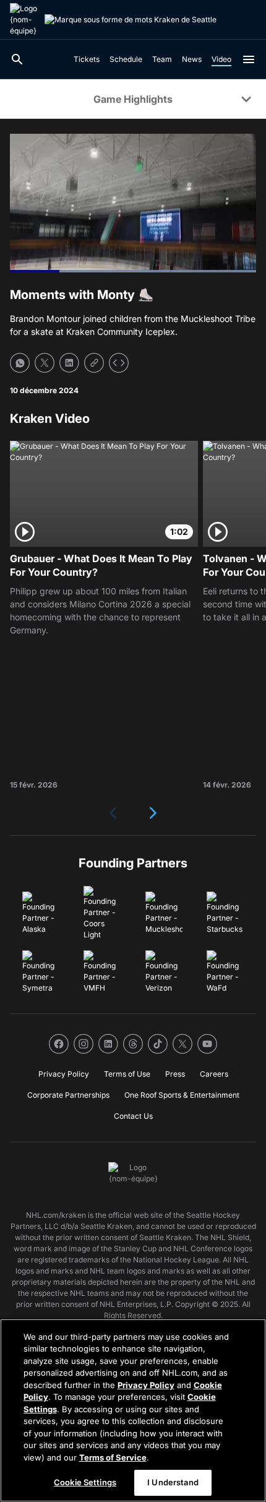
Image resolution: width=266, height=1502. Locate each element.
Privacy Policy (146, 1385)
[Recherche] (17, 59)
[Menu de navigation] (248, 59)
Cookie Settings (85, 1482)
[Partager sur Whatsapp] (20, 363)
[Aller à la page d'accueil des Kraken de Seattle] (25, 20)
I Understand (173, 1482)
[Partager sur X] (44, 363)
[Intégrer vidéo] (119, 363)
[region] (133, 1410)
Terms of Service (113, 1457)
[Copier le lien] (94, 363)
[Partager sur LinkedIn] (69, 363)
